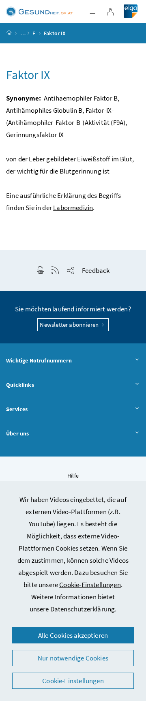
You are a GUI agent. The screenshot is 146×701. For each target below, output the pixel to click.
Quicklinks (20, 384)
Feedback (96, 270)
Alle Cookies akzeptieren (73, 635)
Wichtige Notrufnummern (39, 360)
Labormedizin (73, 207)
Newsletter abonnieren (70, 324)
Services (17, 409)
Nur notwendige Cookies (73, 658)
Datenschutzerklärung (82, 609)
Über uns (17, 433)
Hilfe (73, 475)
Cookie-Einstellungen (90, 584)
